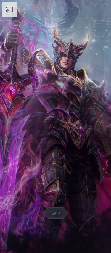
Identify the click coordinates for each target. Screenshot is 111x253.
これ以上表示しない (80, 26)
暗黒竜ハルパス (48, 131)
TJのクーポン (48, 213)
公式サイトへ (53, 26)
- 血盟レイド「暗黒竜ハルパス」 (48, 170)
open (27, 25)
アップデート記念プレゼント (48, 198)
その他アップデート (48, 183)
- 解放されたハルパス (48, 161)
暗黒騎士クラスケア (48, 101)
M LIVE (48, 229)
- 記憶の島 (48, 151)
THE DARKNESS (51, 86)
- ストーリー (48, 142)
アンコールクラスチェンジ (48, 116)
